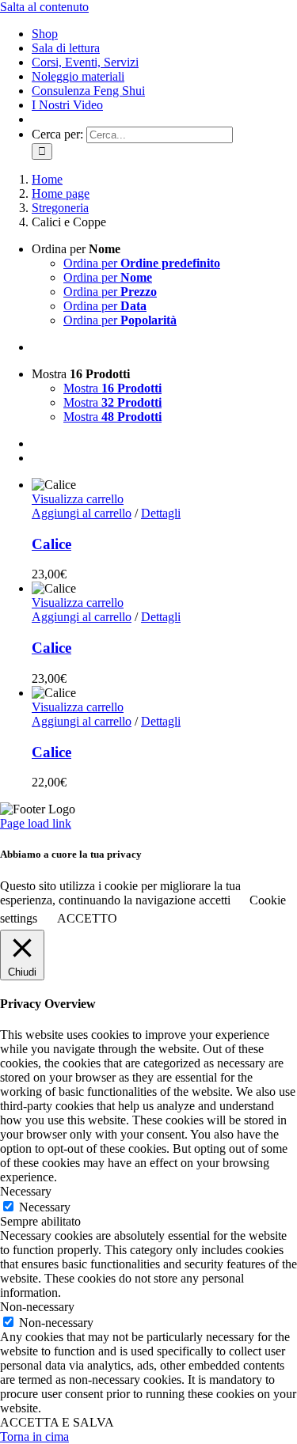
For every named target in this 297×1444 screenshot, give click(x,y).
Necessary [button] (25, 1191)
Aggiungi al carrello (81, 513)
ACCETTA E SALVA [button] (57, 1422)
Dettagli (161, 513)
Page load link (35, 823)
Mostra (112, 388)
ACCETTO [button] (87, 918)
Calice (51, 544)
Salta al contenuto (44, 6)
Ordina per (141, 263)
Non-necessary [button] (37, 1306)
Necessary (44, 1207)
